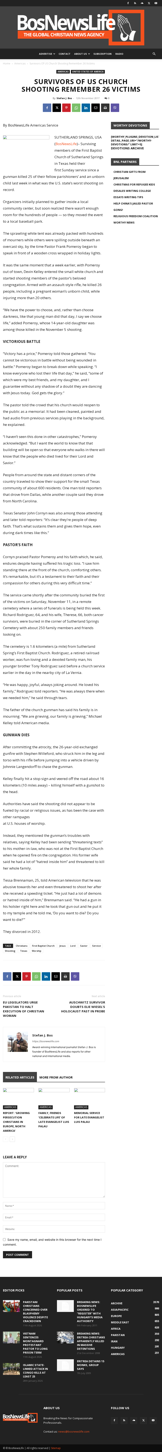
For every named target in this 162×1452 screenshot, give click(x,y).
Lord (73, 945)
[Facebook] (128, 3)
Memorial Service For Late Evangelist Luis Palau (89, 1117)
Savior (84, 945)
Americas (20, 63)
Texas (23, 950)
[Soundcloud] (142, 3)
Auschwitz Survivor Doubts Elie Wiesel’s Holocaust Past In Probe (83, 1006)
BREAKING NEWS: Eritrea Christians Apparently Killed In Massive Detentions (91, 1341)
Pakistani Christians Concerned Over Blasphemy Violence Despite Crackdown (35, 1311)
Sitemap (56, 1448)
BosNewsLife (66, 143)
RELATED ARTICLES (19, 1077)
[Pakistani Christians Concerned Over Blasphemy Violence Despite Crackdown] (11, 1306)
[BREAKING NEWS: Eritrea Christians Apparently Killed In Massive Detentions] (65, 1337)
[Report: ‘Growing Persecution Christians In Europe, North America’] (18, 1098)
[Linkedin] (86, 108)
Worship (36, 950)
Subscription (102, 53)
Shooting (10, 950)
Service (96, 945)
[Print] (105, 108)
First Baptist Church (43, 945)
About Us (80, 53)
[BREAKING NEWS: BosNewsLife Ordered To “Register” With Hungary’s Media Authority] (65, 1306)
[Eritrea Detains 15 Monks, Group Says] (65, 1365)
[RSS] (135, 3)
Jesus (62, 945)
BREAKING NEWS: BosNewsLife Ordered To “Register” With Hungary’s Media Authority (90, 1311)
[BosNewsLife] (81, 27)
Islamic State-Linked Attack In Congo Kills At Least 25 (35, 1370)
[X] (149, 3)
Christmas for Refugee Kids (134, 184)
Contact (64, 53)
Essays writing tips (128, 197)
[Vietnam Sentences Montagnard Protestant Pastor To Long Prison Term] (11, 1337)
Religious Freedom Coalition (135, 216)
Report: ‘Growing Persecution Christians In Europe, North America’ (16, 1122)
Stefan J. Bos (64, 98)
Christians (21, 945)
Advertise (45, 53)
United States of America (88, 71)
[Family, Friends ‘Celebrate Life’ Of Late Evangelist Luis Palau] (53, 1098)
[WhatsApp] (76, 108)
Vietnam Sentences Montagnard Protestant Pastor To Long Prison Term (35, 1343)
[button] (154, 54)
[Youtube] (156, 3)
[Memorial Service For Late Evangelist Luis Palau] (89, 1098)
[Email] (95, 108)
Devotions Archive (127, 148)
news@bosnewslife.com (73, 1431)
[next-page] (12, 1139)
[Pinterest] (66, 108)
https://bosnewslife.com (45, 1041)
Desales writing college (132, 191)
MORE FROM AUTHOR (56, 1077)
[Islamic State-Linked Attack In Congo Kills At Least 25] (11, 1369)
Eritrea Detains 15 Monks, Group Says (90, 1365)
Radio (119, 53)
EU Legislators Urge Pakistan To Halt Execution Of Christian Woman (23, 1009)
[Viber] (115, 108)
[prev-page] (5, 1139)
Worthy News (124, 222)
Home (6, 63)
